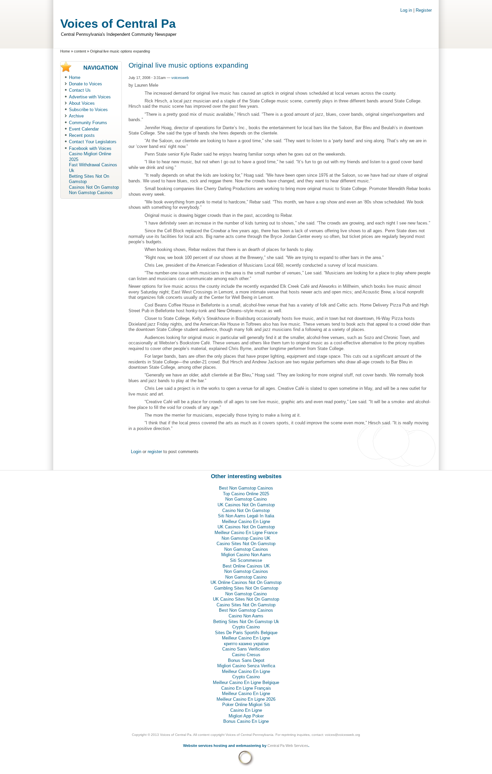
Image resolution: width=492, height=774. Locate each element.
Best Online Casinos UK (246, 566)
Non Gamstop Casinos (91, 192)
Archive (76, 115)
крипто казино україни (246, 643)
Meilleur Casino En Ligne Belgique (246, 682)
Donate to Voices (85, 83)
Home (65, 51)
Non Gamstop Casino (246, 499)
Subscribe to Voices (88, 109)
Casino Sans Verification (246, 649)
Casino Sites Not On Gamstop (246, 543)
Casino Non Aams (246, 615)
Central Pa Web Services (287, 746)
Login (136, 451)
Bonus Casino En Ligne (246, 721)
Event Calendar (84, 129)
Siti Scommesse (246, 560)
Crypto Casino (246, 626)
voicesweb (180, 78)
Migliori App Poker (246, 715)
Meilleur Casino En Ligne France (246, 532)
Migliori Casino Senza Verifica (246, 665)
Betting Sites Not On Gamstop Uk (246, 621)
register (155, 451)
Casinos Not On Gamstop (94, 187)
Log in (406, 10)
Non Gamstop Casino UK (246, 538)
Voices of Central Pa (118, 23)
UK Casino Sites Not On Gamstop (246, 599)
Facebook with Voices (90, 148)
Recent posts (82, 135)
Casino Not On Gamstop (246, 510)
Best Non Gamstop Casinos (246, 488)
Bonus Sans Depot (246, 660)
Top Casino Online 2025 (246, 493)
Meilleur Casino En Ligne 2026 (246, 699)
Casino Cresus (246, 654)
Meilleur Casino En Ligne (246, 521)
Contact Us (80, 90)
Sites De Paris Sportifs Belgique (246, 632)
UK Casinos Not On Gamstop (246, 504)
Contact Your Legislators (92, 141)
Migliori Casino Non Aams (246, 554)
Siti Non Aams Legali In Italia (246, 515)
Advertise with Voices (90, 96)
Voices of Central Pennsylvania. (250, 735)
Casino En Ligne (246, 710)
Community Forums (88, 122)
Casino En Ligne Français (246, 688)
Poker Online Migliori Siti (246, 704)
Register (424, 10)
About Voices (82, 103)
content (80, 51)
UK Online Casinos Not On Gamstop (246, 582)
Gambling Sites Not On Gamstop (246, 588)
